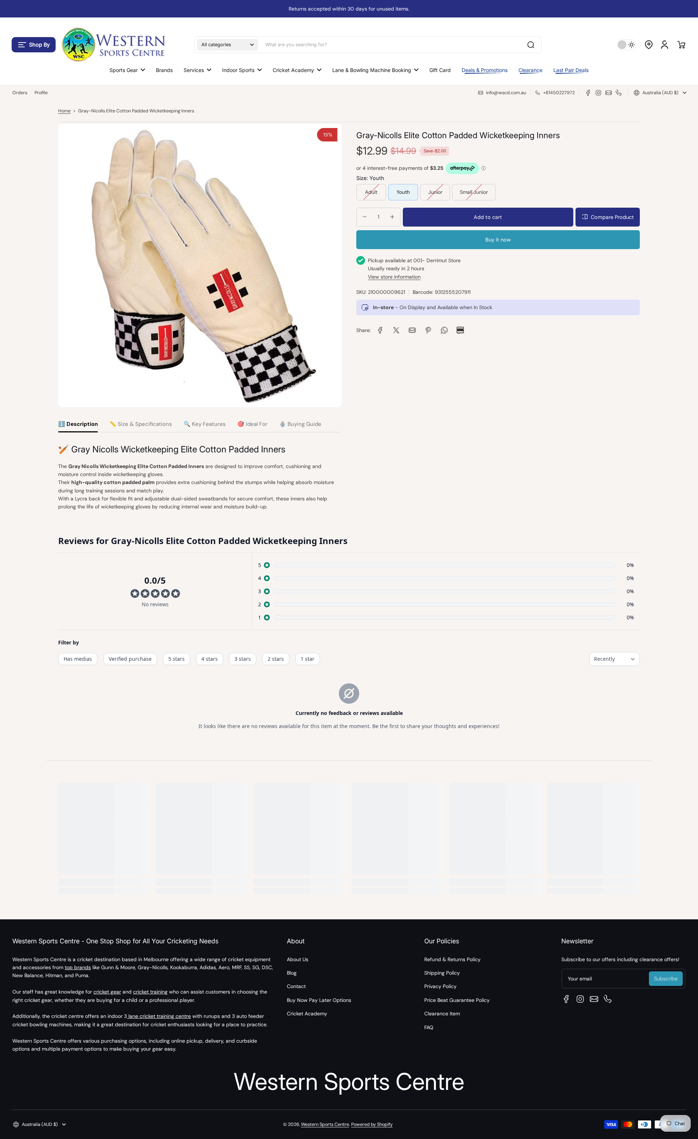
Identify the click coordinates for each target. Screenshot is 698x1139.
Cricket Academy (307, 1013)
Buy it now (498, 239)
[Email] (608, 92)
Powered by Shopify (372, 1124)
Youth (403, 192)
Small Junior (474, 192)
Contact (296, 986)
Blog (292, 973)
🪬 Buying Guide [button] (300, 424)
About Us (297, 959)
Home (64, 111)
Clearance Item (442, 1013)
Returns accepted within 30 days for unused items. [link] (349, 8)
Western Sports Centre (325, 1124)
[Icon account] (664, 44)
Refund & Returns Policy (452, 959)
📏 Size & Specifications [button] (140, 424)
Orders (19, 93)
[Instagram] (598, 92)
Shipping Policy (442, 973)
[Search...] (531, 45)
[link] (380, 330)
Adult (371, 192)
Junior (435, 192)
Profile (41, 93)
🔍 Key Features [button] (205, 424)
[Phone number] (618, 92)
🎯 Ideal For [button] (252, 424)
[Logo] (112, 44)
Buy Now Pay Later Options (319, 1000)
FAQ (428, 1027)
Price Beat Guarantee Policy (457, 1000)
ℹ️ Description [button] (78, 424)
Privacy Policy (440, 986)
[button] (34, 44)
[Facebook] (588, 92)
